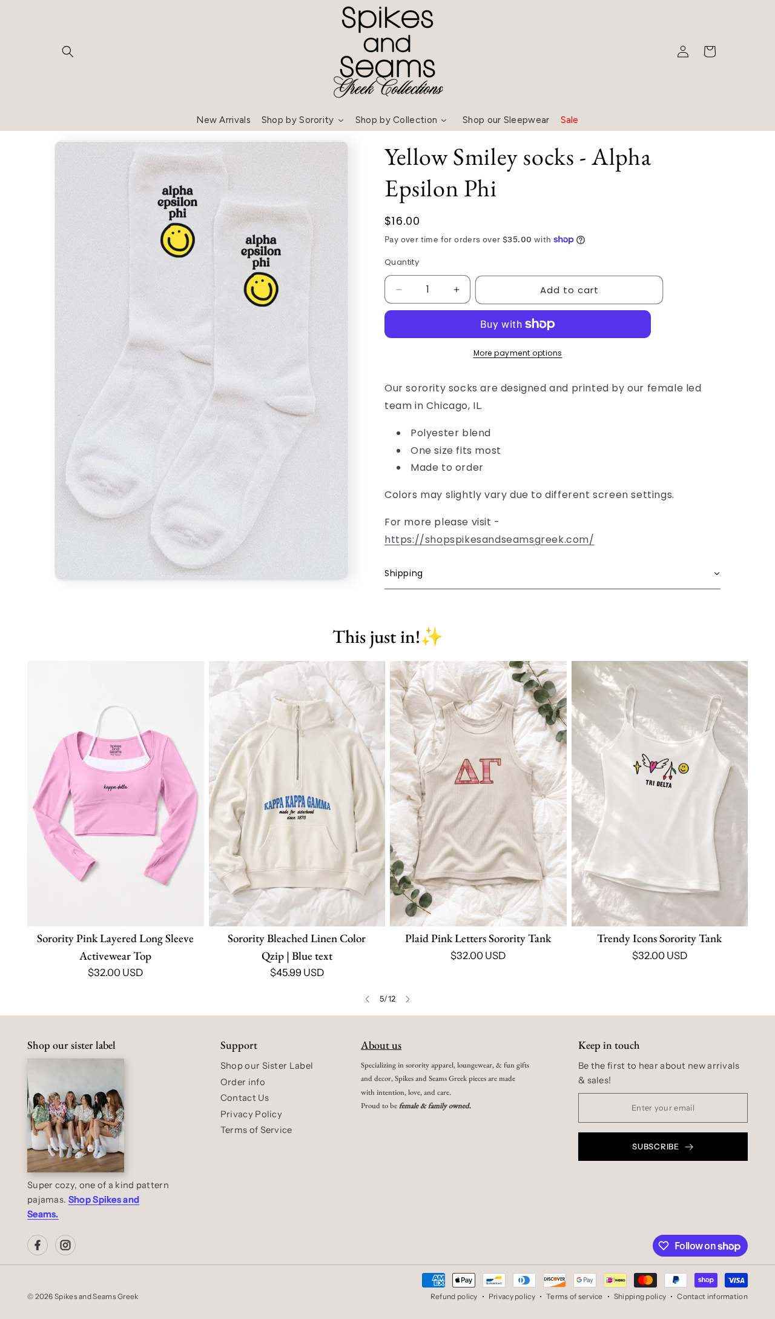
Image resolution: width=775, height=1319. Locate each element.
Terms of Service (256, 1130)
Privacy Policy (251, 1114)
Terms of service (574, 1296)
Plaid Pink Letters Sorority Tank (478, 938)
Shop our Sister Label (266, 1065)
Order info (242, 1082)
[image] (75, 1115)
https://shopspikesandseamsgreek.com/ (489, 540)
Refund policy (454, 1296)
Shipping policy (640, 1296)
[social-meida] (37, 1245)
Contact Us (244, 1097)
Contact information (712, 1296)
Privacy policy (512, 1296)
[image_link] (115, 793)
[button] (67, 51)
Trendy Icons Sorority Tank (659, 938)
